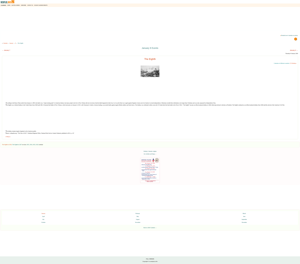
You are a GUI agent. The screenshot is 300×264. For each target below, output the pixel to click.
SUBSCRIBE (23, 5)
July (43, 219)
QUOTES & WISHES (15, 5)
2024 (31, 144)
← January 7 (6, 50)
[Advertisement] (47, 19)
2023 (34, 144)
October (43, 222)
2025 (28, 144)
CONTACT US (30, 5)
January (11, 43)
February (137, 213)
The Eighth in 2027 (17, 144)
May (138, 216)
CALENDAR (3, 5)
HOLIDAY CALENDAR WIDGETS (41, 5)
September (244, 219)
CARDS (9, 5)
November (137, 222)
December (244, 222)
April (43, 216)
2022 (37, 144)
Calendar (5, 43)
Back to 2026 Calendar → (150, 227)
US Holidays (293, 63)
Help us (8, 136)
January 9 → (294, 50)
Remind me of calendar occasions (289, 35)
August (137, 219)
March (244, 213)
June (244, 216)
